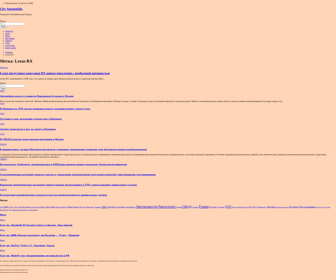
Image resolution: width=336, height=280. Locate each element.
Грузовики (220, 207)
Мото (7, 36)
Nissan (70, 207)
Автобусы (112, 207)
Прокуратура (320, 207)
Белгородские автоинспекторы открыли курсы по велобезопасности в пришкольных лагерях (53, 195)
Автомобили (130, 207)
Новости (9, 31)
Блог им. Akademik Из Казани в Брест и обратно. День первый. (36, 225)
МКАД (254, 207)
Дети (233, 207)
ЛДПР (249, 207)
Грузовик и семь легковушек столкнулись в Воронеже (31, 119)
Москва (271, 207)
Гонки (204, 206)
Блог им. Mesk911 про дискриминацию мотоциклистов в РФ (34, 255)
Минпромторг (262, 207)
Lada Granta (50, 207)
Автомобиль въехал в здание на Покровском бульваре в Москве (37, 96)
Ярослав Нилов (22, 210)
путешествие (33, 210)
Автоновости (147, 206)
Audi (1, 207)
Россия (327, 207)
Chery (11, 207)
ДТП (7, 43)
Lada (42, 207)
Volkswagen (90, 207)
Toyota (82, 207)
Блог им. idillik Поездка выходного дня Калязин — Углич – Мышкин (39, 235)
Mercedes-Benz (61, 207)
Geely (15, 207)
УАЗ (10, 210)
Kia (38, 207)
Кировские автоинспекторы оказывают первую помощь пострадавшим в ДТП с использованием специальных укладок (68, 184)
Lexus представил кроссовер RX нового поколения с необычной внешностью (55, 73)
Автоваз (121, 207)
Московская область (282, 207)
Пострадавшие (307, 206)
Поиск (3, 21)
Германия (195, 207)
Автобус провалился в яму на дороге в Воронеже (28, 129)
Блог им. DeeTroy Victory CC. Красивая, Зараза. (27, 245)
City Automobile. (11, 9)
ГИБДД (8, 41)
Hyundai (26, 207)
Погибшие (294, 207)
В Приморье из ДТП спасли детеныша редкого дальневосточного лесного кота (45, 108)
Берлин (178, 207)
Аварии (98, 207)
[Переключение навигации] (1, 19)
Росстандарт (4, 210)
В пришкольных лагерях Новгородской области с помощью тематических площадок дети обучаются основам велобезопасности (73, 149)
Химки (14, 210)
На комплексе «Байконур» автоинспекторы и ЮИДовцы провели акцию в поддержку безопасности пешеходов (63, 164)
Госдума (213, 207)
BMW (6, 207)
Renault (76, 207)
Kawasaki (33, 207)
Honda (20, 207)
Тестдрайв (9, 38)
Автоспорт (10, 45)
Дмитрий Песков (241, 207)
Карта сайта (10, 48)
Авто (7, 33)
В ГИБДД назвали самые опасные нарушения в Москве (32, 139)
